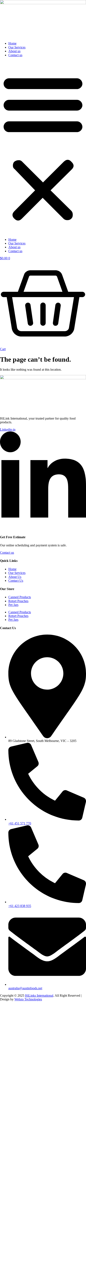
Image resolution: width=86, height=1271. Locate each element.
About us (14, 51)
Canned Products (19, 597)
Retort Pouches (18, 601)
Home (12, 43)
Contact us (15, 55)
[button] (43, 147)
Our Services (16, 47)
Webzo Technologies (28, 999)
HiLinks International (39, 995)
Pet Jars (13, 605)
